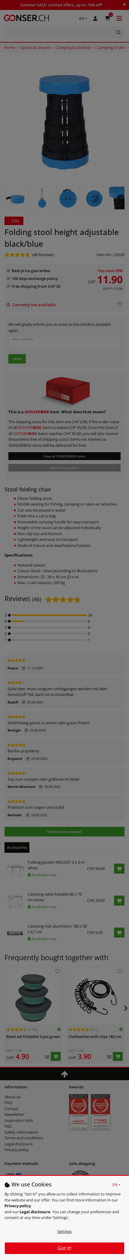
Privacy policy (17, 1205)
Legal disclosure (35, 1211)
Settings (64, 1231)
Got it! (64, 1248)
